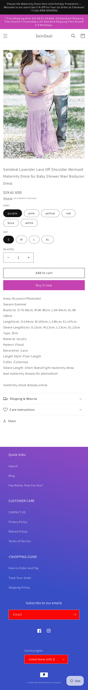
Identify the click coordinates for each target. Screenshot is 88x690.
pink (31, 213)
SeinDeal (38, 682)
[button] (5, 36)
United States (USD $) (42, 659)
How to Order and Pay (24, 568)
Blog (12, 476)
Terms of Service (20, 541)
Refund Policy (18, 531)
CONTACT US (17, 512)
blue (11, 223)
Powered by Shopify (52, 682)
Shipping (7, 198)
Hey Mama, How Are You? (26, 485)
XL (47, 239)
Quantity (8, 249)
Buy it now (44, 285)
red (68, 213)
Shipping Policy (19, 587)
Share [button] (12, 421)
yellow (50, 213)
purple (13, 213)
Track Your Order (20, 578)
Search (13, 466)
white (29, 223)
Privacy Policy (18, 522)
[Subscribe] (74, 615)
